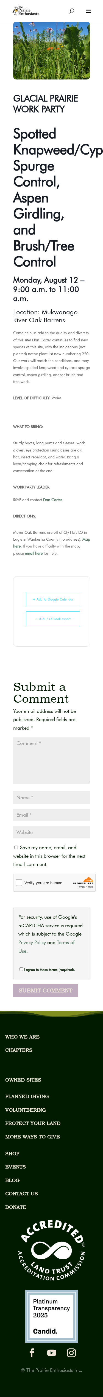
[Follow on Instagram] (71, 1353)
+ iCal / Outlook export (53, 619)
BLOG (12, 1180)
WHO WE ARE (22, 1037)
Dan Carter (52, 500)
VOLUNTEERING (25, 1110)
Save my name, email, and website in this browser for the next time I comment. (49, 855)
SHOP (12, 1153)
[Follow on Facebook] (32, 1353)
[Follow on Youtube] (51, 1353)
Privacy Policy (32, 942)
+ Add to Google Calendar (53, 599)
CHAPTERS (18, 1050)
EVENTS (15, 1167)
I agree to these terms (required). (49, 969)
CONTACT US (21, 1193)
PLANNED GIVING (27, 1096)
